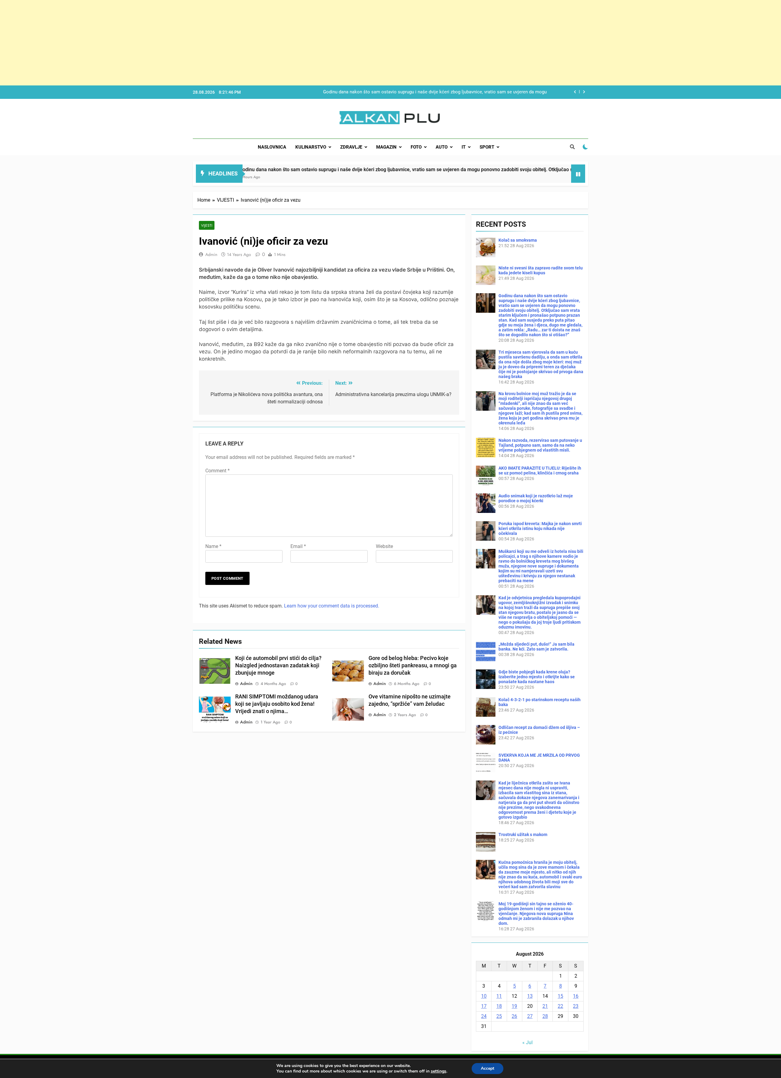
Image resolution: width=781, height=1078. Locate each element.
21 (545, 1006)
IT (464, 147)
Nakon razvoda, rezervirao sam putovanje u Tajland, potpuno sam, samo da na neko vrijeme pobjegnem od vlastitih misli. (540, 445)
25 (499, 1016)
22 (560, 1006)
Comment (217, 471)
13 (530, 996)
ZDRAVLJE (351, 147)
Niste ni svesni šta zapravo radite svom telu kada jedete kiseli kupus (540, 270)
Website (384, 546)
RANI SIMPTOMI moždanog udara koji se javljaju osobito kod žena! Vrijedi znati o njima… (276, 704)
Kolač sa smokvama (517, 240)
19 (514, 1006)
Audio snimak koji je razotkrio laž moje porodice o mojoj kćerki (535, 498)
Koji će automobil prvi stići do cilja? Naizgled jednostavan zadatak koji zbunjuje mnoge (278, 665)
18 (499, 1006)
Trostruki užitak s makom (522, 834)
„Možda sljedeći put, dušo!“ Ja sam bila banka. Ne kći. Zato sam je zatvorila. (536, 646)
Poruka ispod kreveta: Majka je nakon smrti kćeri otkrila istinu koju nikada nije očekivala (540, 528)
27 (530, 1016)
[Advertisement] (183, 42)
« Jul (527, 1042)
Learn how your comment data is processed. (331, 606)
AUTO (442, 147)
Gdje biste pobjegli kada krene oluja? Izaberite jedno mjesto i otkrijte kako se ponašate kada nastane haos (536, 676)
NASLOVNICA (272, 147)
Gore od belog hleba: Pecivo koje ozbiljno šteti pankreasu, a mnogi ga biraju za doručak (413, 665)
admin (211, 254)
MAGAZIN (386, 147)
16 (575, 996)
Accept (487, 1068)
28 (545, 1016)
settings (438, 1071)
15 (560, 996)
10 (484, 996)
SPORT (487, 147)
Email (298, 546)
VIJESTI (206, 225)
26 (514, 1016)
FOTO (416, 147)
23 (575, 1006)
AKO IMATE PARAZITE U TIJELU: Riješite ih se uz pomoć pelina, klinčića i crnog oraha (539, 470)
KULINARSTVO (310, 147)
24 (484, 1016)
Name (213, 546)
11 (499, 996)
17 (484, 1006)
